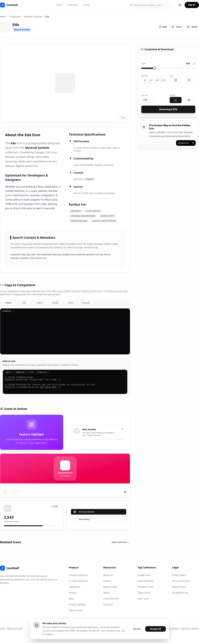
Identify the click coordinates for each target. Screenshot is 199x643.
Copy (124, 311)
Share (179, 26)
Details (89, 179)
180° (157, 80)
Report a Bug (110, 586)
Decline (137, 628)
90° (151, 80)
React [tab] (8, 302)
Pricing (86, 4)
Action (172, 95)
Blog (71, 598)
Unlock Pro (183, 142)
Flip (171, 76)
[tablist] (65, 303)
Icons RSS (108, 604)
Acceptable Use (180, 592)
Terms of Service (180, 580)
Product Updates (77, 604)
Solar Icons (143, 598)
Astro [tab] (70, 302)
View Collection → (121, 542)
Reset (194, 26)
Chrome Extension (78, 575)
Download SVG (168, 109)
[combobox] (147, 100)
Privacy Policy (179, 575)
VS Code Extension (78, 580)
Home (59, 4)
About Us (108, 575)
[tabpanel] (65, 352)
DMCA (106, 592)
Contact (107, 580)
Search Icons (75, 610)
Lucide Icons (144, 575)
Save (164, 26)
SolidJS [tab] (55, 302)
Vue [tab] (24, 302)
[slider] (154, 68)
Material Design (146, 580)
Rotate (144, 76)
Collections (73, 4)
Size (143, 63)
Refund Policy (179, 586)
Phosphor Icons (146, 586)
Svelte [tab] (39, 302)
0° (145, 80)
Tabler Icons (144, 592)
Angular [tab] (86, 302)
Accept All (155, 628)
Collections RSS (111, 598)
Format (144, 95)
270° (163, 80)
